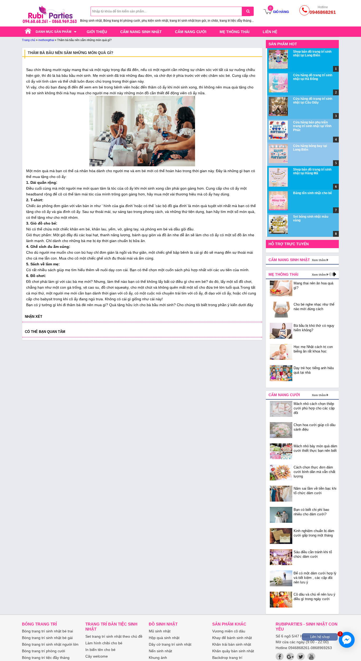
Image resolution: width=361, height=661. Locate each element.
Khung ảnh (158, 657)
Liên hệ (270, 32)
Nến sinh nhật (160, 651)
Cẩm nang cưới (190, 32)
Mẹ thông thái (234, 32)
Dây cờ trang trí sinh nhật (170, 644)
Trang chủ (28, 40)
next (334, 274)
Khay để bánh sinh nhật (232, 638)
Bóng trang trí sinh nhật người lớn (50, 644)
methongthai (46, 40)
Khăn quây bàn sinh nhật (233, 651)
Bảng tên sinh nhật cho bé (312, 193)
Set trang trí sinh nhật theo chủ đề (113, 636)
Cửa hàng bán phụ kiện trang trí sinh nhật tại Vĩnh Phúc (312, 126)
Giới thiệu (97, 32)
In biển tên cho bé (100, 649)
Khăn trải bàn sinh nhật (231, 644)
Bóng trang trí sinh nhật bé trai (47, 631)
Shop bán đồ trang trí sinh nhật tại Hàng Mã (312, 171)
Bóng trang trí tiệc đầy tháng (46, 657)
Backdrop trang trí (227, 657)
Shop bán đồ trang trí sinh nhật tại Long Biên (312, 53)
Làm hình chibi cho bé (103, 643)
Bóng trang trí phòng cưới (43, 651)
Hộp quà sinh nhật (164, 638)
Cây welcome (96, 656)
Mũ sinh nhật (159, 631)
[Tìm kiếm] (248, 11)
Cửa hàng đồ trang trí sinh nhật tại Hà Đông (312, 77)
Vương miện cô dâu (228, 631)
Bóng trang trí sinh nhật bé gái (47, 638)
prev (330, 274)
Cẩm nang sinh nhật (141, 32)
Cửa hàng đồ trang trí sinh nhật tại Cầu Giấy (312, 100)
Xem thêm (319, 260)
